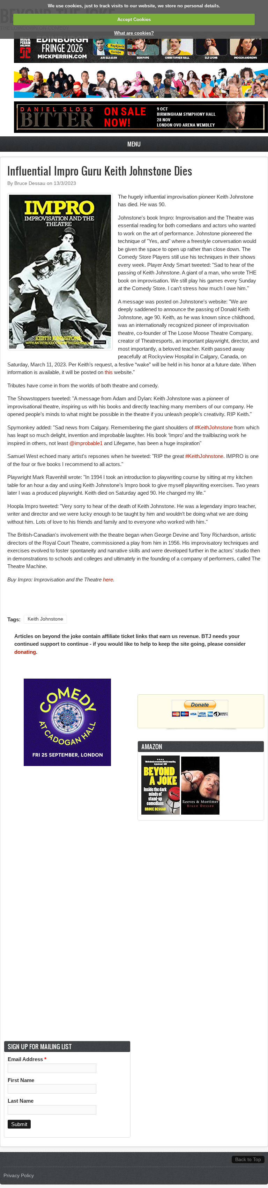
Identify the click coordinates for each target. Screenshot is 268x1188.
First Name (21, 1080)
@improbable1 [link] (86, 443)
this (109, 372)
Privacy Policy (18, 1175)
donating (25, 652)
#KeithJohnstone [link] (214, 427)
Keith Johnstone (45, 619)
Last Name (21, 1101)
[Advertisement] (201, 931)
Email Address (27, 1059)
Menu (134, 144)
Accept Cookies (134, 19)
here (108, 579)
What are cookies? (134, 33)
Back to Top (248, 1159)
